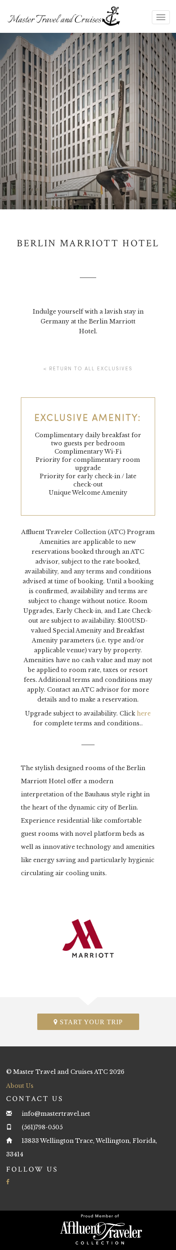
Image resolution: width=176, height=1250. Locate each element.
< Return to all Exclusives (88, 368)
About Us (20, 1085)
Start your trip (90, 1021)
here (144, 713)
